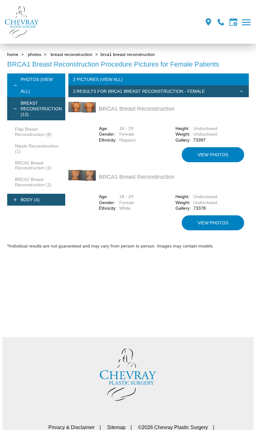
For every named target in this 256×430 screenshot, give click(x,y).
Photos (34, 54)
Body (30, 199)
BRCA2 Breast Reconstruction (33, 182)
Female (126, 134)
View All (111, 79)
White (124, 208)
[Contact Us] (233, 22)
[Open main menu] (247, 22)
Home (12, 54)
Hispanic (127, 140)
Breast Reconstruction (71, 54)
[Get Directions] (208, 22)
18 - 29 (126, 128)
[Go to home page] (65, 22)
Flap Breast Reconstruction (33, 132)
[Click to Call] (221, 22)
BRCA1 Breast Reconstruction (33, 165)
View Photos (213, 154)
